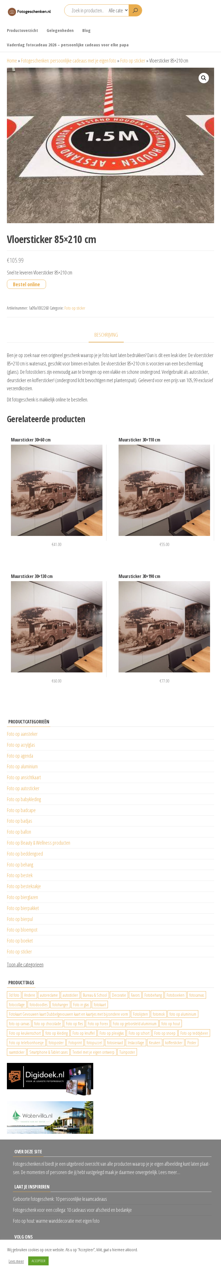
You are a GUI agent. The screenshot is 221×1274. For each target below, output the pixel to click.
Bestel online (26, 284)
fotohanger (60, 1004)
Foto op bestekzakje (24, 886)
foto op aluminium (182, 1014)
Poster (191, 1042)
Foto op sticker (132, 60)
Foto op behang (20, 864)
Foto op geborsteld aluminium (135, 1023)
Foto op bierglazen (22, 897)
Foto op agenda (20, 755)
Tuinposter (127, 1052)
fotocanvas (196, 995)
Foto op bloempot (22, 929)
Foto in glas (81, 1004)
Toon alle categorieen (25, 964)
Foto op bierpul (20, 918)
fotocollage (17, 1004)
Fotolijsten (140, 1014)
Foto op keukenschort (25, 1033)
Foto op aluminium (22, 766)
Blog (86, 30)
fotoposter (56, 1042)
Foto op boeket (20, 940)
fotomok (159, 1014)
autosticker (70, 995)
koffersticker (173, 1042)
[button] (204, 78)
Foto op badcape (21, 810)
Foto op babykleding (24, 799)
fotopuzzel (94, 1042)
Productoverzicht (22, 30)
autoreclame (49, 995)
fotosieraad (115, 1042)
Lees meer (16, 1261)
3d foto (14, 995)
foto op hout (170, 1023)
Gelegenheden (60, 30)
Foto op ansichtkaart (24, 777)
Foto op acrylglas (21, 744)
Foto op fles (74, 1023)
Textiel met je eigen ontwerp (94, 1052)
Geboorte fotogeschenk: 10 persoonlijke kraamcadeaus (60, 1198)
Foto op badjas (19, 820)
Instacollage (136, 1042)
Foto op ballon (19, 831)
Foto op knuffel (84, 1033)
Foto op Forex (98, 1023)
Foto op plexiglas (112, 1033)
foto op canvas (19, 1023)
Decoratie (119, 995)
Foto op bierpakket (23, 908)
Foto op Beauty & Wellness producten (38, 842)
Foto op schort (139, 1033)
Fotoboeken (175, 995)
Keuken (154, 1042)
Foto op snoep (165, 1033)
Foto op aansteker (22, 733)
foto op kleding (56, 1033)
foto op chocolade (47, 1023)
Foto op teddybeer (194, 1033)
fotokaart (100, 1004)
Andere (29, 995)
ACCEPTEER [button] (38, 1260)
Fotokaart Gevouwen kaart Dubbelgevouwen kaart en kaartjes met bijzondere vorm (68, 1014)
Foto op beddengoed (25, 853)
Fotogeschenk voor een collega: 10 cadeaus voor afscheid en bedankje (72, 1209)
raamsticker (16, 1052)
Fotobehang (153, 995)
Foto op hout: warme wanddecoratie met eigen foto (56, 1220)
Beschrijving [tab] (106, 334)
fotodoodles (38, 1004)
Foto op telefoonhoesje (26, 1042)
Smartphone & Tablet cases (48, 1052)
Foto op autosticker (23, 788)
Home (12, 60)
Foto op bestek (20, 875)
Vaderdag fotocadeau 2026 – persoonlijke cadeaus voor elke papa (68, 45)
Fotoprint (75, 1042)
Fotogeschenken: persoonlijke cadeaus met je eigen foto (68, 60)
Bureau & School (95, 995)
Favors (135, 995)
